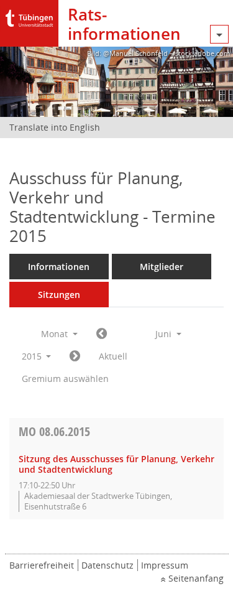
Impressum (164, 565)
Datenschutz (107, 565)
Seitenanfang (196, 578)
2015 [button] (33, 356)
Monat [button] (55, 334)
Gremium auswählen (65, 378)
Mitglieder (161, 266)
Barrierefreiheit (41, 565)
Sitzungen (59, 294)
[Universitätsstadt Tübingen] (29, 15)
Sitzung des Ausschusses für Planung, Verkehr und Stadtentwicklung (116, 464)
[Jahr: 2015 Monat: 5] (101, 334)
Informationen (58, 266)
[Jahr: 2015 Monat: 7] (74, 356)
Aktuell (113, 356)
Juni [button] (164, 334)
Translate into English (54, 127)
